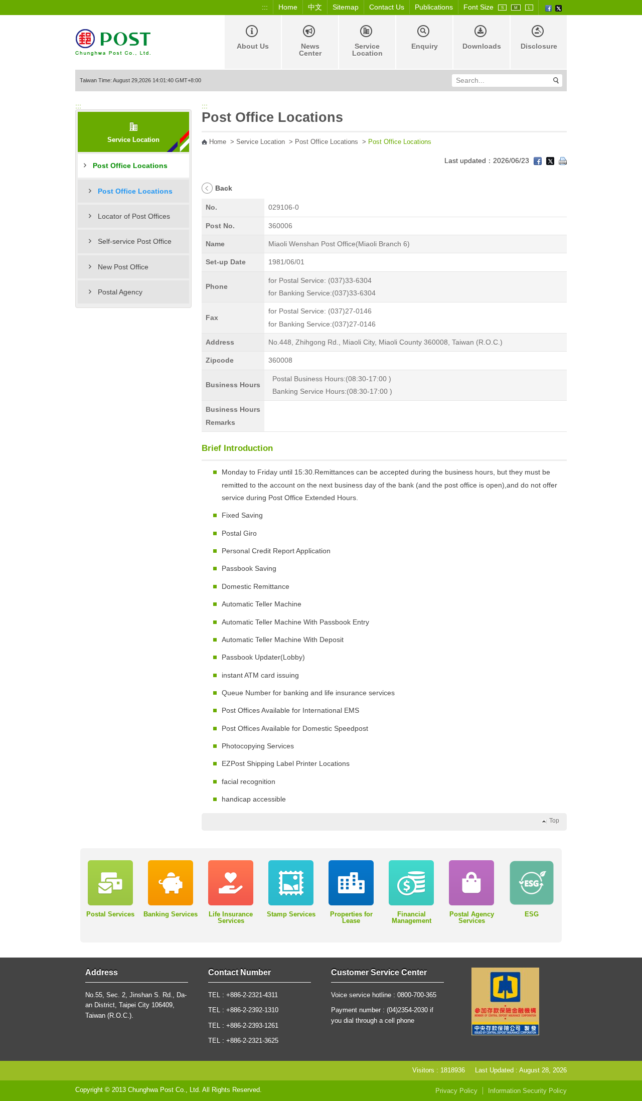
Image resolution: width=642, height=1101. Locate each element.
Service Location (367, 49)
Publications (434, 7)
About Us (253, 46)
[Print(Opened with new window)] (563, 160)
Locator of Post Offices (134, 216)
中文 (315, 7)
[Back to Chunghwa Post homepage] (112, 41)
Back (223, 188)
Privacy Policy (456, 1090)
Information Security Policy (527, 1090)
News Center (310, 49)
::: (265, 7)
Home (287, 7)
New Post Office (123, 267)
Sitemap (346, 7)
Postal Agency (120, 292)
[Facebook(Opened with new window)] (548, 8)
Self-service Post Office (135, 241)
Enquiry (424, 46)
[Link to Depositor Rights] (505, 1001)
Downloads (481, 46)
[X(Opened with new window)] (558, 8)
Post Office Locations (130, 166)
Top (554, 821)
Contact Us (386, 7)
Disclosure (539, 46)
